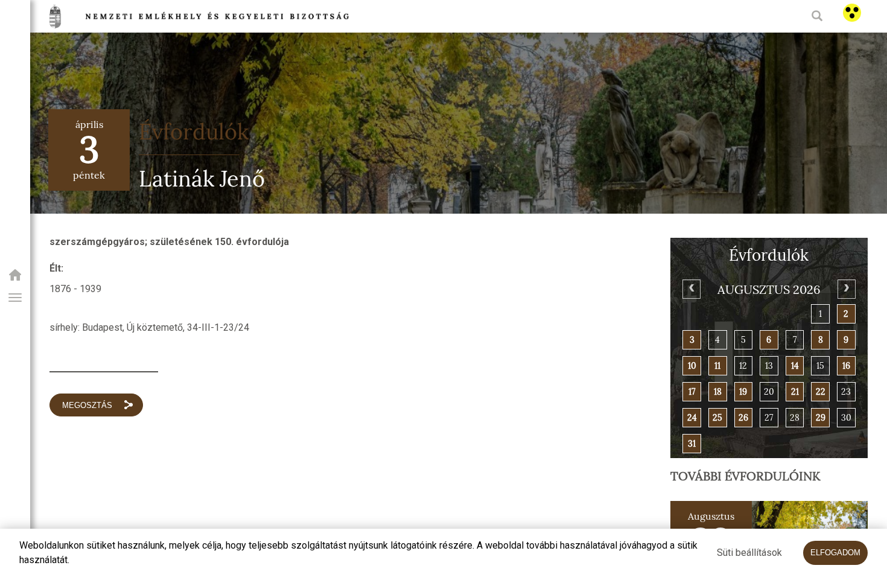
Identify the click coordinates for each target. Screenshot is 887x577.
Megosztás (87, 405)
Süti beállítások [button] (749, 552)
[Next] (847, 289)
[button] (15, 297)
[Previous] (691, 289)
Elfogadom (835, 552)
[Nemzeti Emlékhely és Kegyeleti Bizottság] (15, 278)
